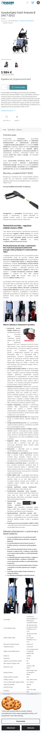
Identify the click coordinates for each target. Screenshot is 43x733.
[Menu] (38, 3)
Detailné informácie (7, 111)
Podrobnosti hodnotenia (26, 21)
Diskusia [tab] (19, 130)
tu (22, 716)
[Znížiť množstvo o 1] (8, 88)
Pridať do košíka (20, 87)
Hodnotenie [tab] (11, 130)
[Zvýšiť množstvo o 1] (8, 86)
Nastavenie (20, 721)
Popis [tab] (4, 130)
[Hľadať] (27, 3)
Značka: (8, 23)
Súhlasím (30, 728)
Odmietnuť (11, 728)
